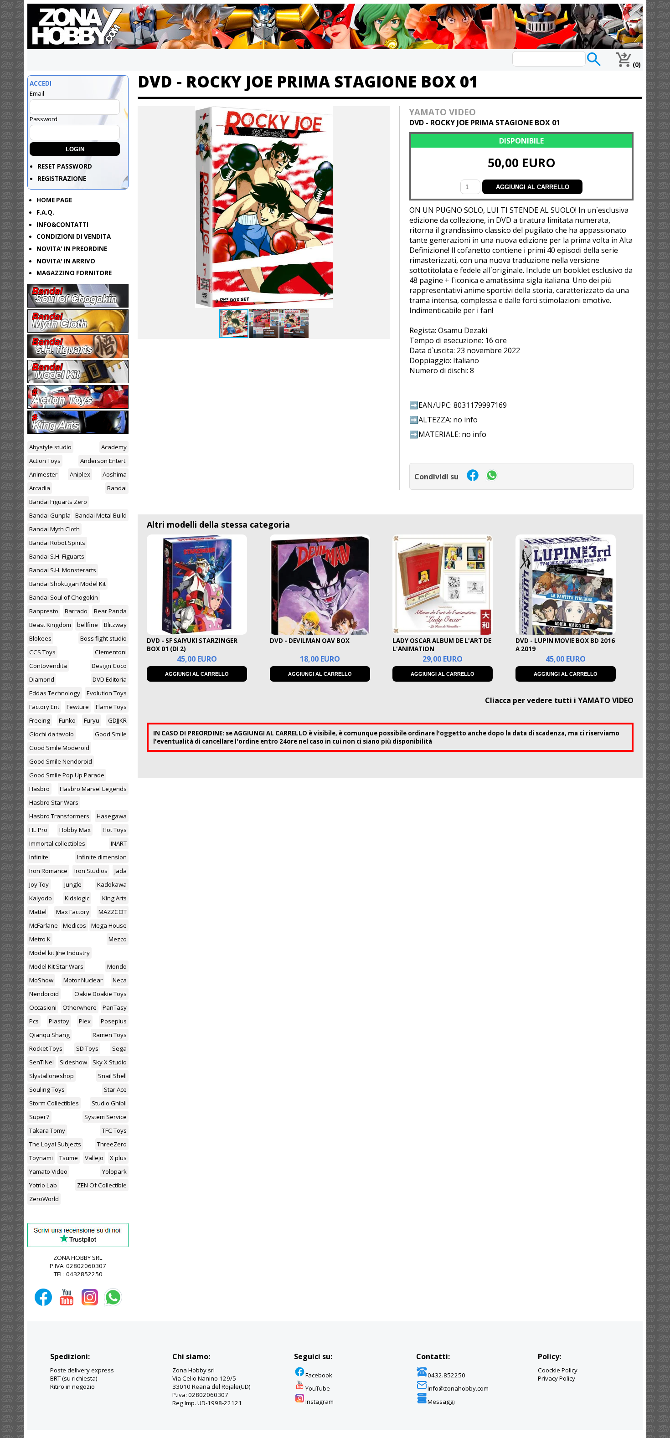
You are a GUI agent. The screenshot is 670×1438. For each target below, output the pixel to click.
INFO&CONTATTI (62, 225)
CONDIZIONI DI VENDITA (73, 236)
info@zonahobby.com (458, 1388)
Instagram (319, 1401)
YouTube (317, 1388)
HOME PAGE (54, 200)
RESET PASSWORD (64, 166)
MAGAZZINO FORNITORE (74, 273)
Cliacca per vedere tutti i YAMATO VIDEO (559, 700)
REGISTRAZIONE (61, 179)
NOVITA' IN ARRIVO (65, 261)
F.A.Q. (45, 212)
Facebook (318, 1375)
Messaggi (441, 1401)
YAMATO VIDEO (442, 112)
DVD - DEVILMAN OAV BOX (310, 641)
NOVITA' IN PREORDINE (71, 249)
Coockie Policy (557, 1370)
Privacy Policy (556, 1378)
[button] (382, 114)
